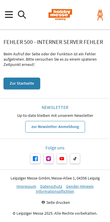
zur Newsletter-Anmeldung (55, 126)
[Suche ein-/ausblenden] (22, 15)
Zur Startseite (22, 83)
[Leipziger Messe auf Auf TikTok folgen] (75, 158)
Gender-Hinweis (80, 186)
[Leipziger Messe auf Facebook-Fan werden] (35, 158)
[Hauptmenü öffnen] (9, 15)
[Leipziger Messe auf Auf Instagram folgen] (48, 158)
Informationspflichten (55, 191)
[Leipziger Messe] (100, 15)
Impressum (26, 186)
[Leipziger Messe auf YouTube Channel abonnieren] (62, 158)
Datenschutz (51, 186)
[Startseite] (60, 14)
